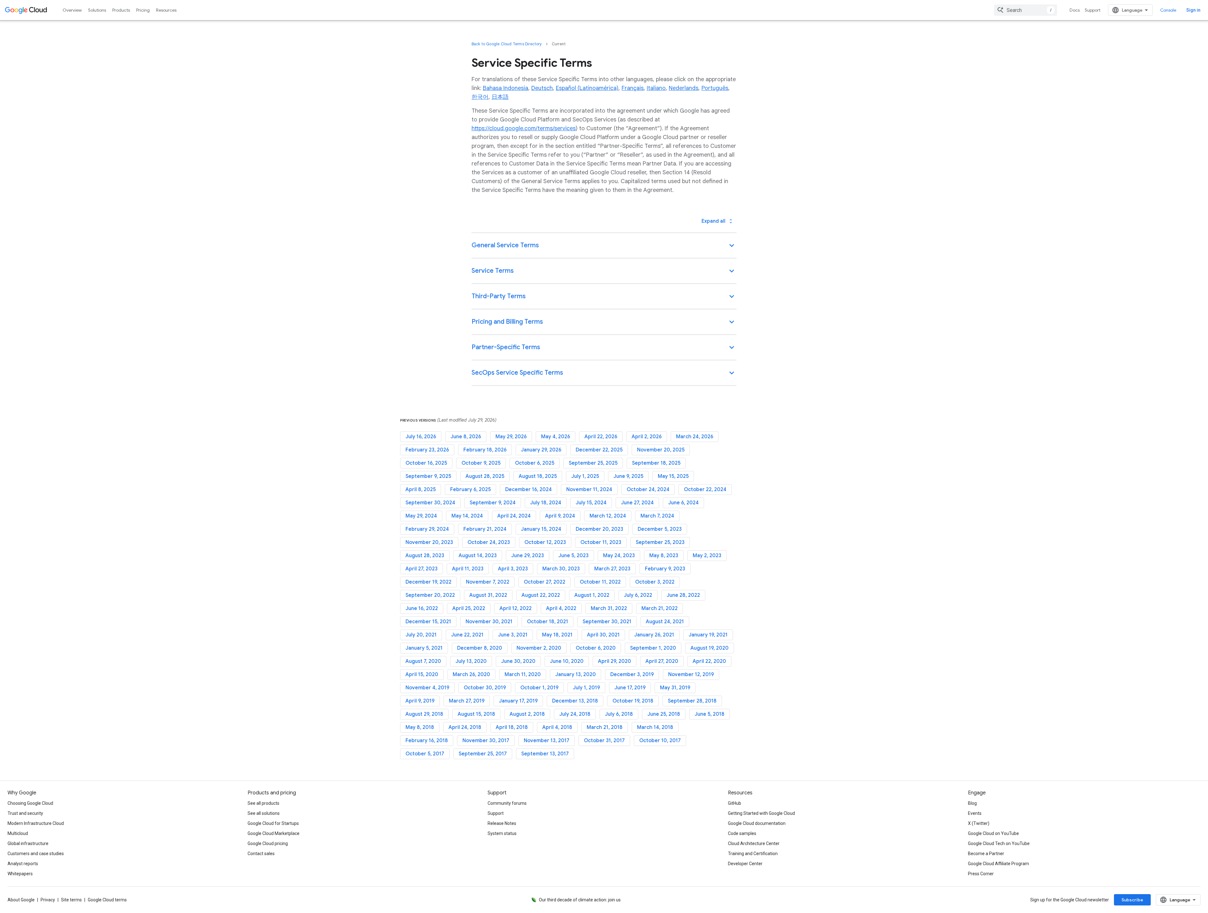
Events (975, 813)
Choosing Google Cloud (30, 803)
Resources (166, 10)
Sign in (1193, 10)
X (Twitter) (978, 823)
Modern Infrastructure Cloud (36, 823)
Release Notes (502, 823)
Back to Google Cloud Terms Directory (507, 44)
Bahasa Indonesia (505, 88)
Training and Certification (753, 853)
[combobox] (1025, 10)
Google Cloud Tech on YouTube (999, 843)
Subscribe (1132, 900)
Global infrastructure (28, 843)
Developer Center (745, 863)
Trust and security (25, 813)
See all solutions (264, 813)
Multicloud (18, 833)
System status (502, 833)
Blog (972, 803)
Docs (1075, 10)
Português (715, 88)
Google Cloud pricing (268, 843)
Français (633, 88)
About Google (21, 899)
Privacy (48, 899)
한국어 (480, 96)
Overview (72, 10)
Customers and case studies (36, 853)
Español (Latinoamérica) (587, 88)
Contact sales (261, 853)
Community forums (507, 803)
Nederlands (683, 88)
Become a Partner (986, 853)
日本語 (500, 96)
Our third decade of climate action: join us (580, 899)
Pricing (143, 10)
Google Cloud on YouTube (993, 833)
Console (1168, 10)
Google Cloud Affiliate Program (998, 863)
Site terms (71, 899)
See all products (263, 803)
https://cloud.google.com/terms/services (524, 128)
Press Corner (981, 873)
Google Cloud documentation (757, 823)
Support (1092, 10)
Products (121, 10)
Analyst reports (23, 863)
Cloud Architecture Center (754, 843)
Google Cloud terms (107, 899)
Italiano (656, 88)
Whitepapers (20, 873)
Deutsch (542, 88)
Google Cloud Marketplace (273, 833)
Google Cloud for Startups (273, 823)
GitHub (734, 803)
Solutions (97, 10)
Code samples (742, 833)
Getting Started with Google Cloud (761, 813)
